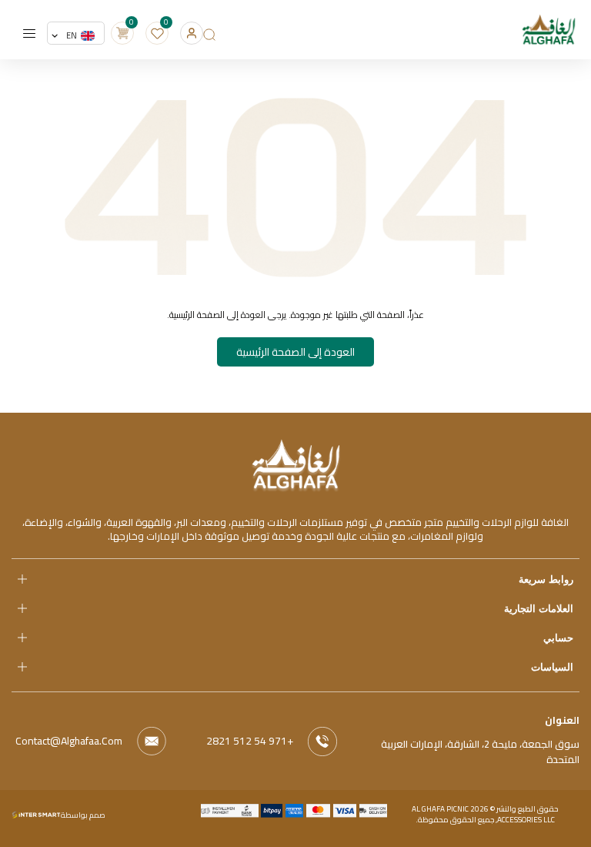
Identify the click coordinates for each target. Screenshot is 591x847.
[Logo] (296, 464)
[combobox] (76, 35)
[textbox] (81, 35)
